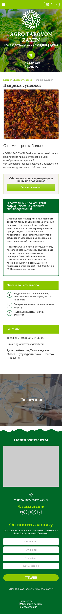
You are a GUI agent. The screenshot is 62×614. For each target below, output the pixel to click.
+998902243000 (31, 62)
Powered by (26, 601)
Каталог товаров (23, 80)
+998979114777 (31, 66)
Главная (7, 80)
